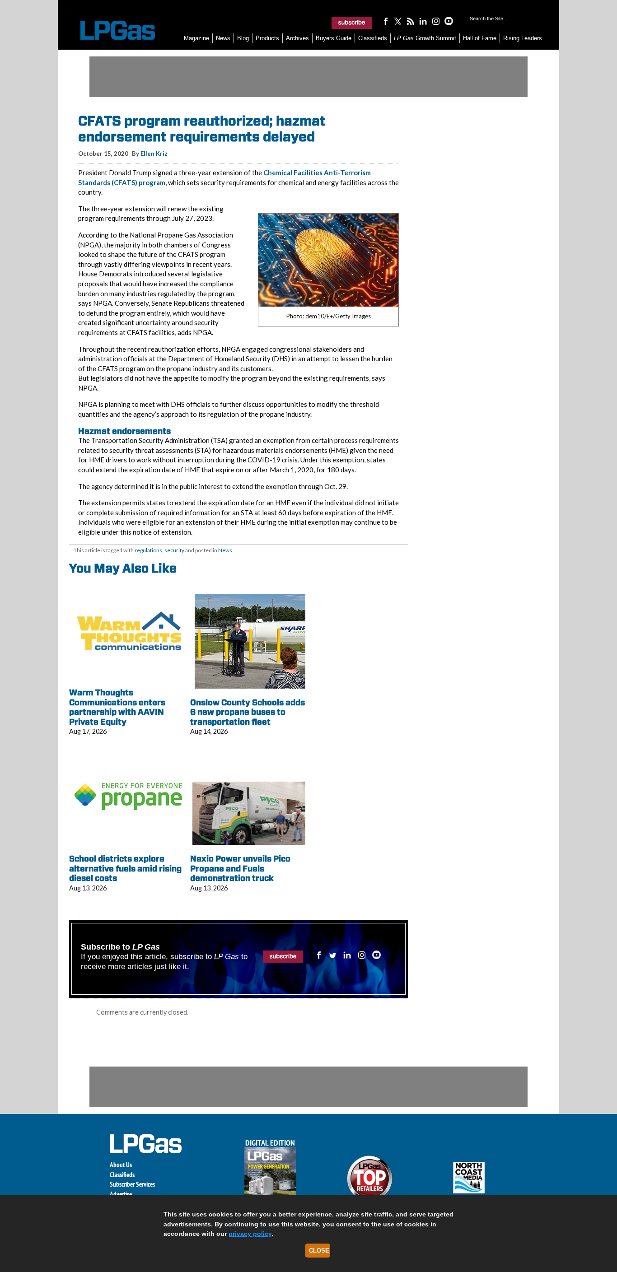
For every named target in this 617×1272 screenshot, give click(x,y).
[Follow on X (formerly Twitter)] (398, 21)
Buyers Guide (333, 38)
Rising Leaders (522, 38)
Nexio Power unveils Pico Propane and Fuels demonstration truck (240, 868)
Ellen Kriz (154, 153)
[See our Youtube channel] (448, 21)
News (223, 38)
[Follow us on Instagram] (436, 21)
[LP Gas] (109, 30)
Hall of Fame (479, 38)
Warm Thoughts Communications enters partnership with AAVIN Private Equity (117, 707)
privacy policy (250, 1233)
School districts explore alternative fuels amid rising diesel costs (125, 868)
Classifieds (372, 38)
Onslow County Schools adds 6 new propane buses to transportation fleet (247, 712)
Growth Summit (425, 38)
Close (319, 1250)
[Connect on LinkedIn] (423, 21)
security (174, 550)
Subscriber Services (132, 1184)
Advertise (121, 1194)
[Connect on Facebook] (385, 21)
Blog (243, 38)
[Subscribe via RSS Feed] (410, 21)
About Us (121, 1164)
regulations (148, 550)
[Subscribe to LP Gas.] (352, 23)
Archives (297, 38)
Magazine (196, 38)
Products (267, 38)
